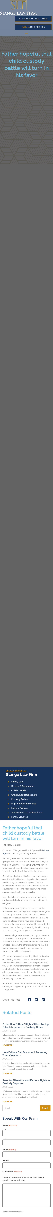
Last (4, 1138)
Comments (12, 1171)
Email (9, 1150)
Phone (5, 1161)
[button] (26, 33)
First (4, 1129)
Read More (7, 1045)
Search (45, 1108)
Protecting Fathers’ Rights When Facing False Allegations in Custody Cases (25, 1026)
